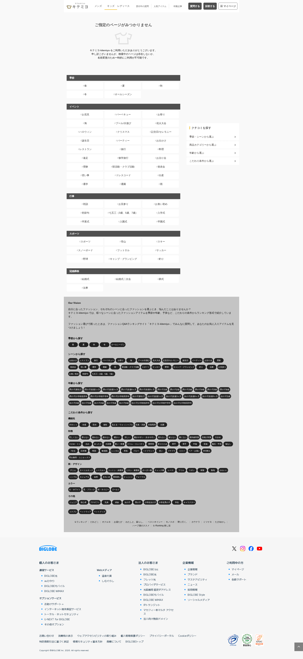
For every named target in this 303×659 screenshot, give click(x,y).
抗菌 (162, 425)
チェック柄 (159, 470)
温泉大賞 (107, 576)
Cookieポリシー (187, 635)
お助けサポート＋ (54, 604)
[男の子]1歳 (162, 389)
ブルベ (136, 451)
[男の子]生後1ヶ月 (92, 389)
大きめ (218, 437)
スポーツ (85, 241)
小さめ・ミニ (75, 444)
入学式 (161, 212)
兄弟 (106, 502)
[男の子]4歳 (199, 389)
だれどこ (94, 522)
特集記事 (178, 6)
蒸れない (96, 437)
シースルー (100, 470)
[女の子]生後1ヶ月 (155, 396)
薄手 (184, 444)
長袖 (205, 444)
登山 (123, 241)
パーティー (123, 140)
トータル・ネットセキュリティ (61, 614)
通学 (85, 184)
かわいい (223, 470)
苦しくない (74, 437)
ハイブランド (148, 451)
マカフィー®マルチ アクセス (158, 611)
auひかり (49, 581)
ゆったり (98, 444)
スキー (161, 241)
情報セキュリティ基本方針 (87, 641)
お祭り (161, 114)
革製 (202, 470)
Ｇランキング (80, 522)
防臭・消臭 (140, 425)
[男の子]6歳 (224, 389)
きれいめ (106, 477)
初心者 (83, 502)
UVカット (73, 425)
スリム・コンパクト (135, 444)
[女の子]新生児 (138, 396)
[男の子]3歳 (187, 389)
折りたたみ (162, 444)
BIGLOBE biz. (151, 569)
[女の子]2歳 (74, 403)
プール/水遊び (123, 123)
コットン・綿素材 (115, 470)
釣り (161, 258)
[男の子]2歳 (175, 389)
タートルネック (86, 470)
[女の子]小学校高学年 (182, 403)
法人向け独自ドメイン (155, 618)
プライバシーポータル (161, 635)
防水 (95, 425)
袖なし (228, 444)
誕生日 (85, 140)
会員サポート (239, 579)
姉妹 (117, 502)
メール (235, 574)
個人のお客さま (49, 563)
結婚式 (85, 279)
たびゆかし (220, 522)
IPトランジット (151, 605)
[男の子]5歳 (212, 389)
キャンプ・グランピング (123, 258)
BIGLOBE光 (50, 576)
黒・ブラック (89, 489)
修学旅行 (123, 158)
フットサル (123, 250)
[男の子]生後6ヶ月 (128, 389)
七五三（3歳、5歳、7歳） (123, 212)
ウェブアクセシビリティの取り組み (96, 635)
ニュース (192, 584)
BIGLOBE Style (196, 594)
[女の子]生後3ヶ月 (173, 396)
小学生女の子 (150, 502)
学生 (177, 502)
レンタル (115, 451)
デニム (73, 470)
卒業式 (85, 221)
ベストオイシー (155, 522)
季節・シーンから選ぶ (201, 136)
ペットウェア (85, 512)
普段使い (117, 477)
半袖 (195, 444)
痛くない (183, 437)
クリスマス (123, 131)
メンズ (98, 6)
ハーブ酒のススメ (141, 525)
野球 (85, 258)
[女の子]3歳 (86, 403)
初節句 (85, 212)
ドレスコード (123, 175)
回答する (210, 6)
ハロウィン (85, 131)
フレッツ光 (149, 579)
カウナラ (195, 522)
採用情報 (192, 589)
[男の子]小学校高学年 (120, 396)
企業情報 (188, 563)
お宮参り (123, 204)
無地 (213, 470)
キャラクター (189, 502)
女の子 (127, 502)
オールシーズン (123, 94)
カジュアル (84, 477)
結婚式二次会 (123, 279)
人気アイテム (160, 6)
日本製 (83, 451)
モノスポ (170, 522)
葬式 (161, 279)
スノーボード (85, 250)
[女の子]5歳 (111, 403)
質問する (195, 6)
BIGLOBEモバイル (54, 586)
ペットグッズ (99, 512)
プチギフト (95, 502)
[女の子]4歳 (99, 403)
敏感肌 (104, 451)
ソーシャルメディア (199, 600)
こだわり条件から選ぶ (201, 160)
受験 (85, 166)
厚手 (174, 444)
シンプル (73, 477)
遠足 (85, 158)
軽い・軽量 (119, 444)
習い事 (85, 175)
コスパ (182, 451)
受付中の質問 (142, 6)
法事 (85, 287)
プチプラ (171, 451)
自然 (96, 477)
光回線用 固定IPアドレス (157, 589)
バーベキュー (123, 114)
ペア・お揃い (194, 451)
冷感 (84, 425)
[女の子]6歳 (124, 403)
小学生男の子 (164, 502)
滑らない (85, 437)
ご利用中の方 (235, 563)
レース (171, 470)
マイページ (230, 6)
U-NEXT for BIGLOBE (57, 619)
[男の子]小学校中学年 (99, 396)
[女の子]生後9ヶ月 (210, 396)
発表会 (161, 166)
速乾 (105, 425)
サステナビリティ (197, 579)
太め (87, 444)
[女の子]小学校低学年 (140, 403)
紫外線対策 (194, 437)
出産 (161, 175)
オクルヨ (106, 522)
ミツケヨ (207, 522)
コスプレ (73, 512)
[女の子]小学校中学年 (161, 403)
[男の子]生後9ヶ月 (147, 389)
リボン (192, 470)
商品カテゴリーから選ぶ (202, 144)
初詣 (85, 204)
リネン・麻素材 (133, 470)
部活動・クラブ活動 (123, 166)
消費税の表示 (65, 635)
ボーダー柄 (147, 470)
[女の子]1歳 (225, 396)
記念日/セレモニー (161, 131)
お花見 (85, 114)
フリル (181, 470)
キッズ (111, 6)
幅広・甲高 (217, 444)
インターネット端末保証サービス (62, 609)
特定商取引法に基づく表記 (54, 641)
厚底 (126, 451)
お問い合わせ (46, 635)
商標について (114, 641)
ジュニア (73, 502)
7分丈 (73, 451)
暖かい (117, 437)
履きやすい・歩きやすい (144, 437)
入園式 (123, 221)
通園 (123, 184)
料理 (161, 149)
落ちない (162, 437)
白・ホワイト (75, 489)
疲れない (106, 437)
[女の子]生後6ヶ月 (192, 396)
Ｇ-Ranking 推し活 (161, 525)
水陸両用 (152, 425)
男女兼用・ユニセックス (79, 457)
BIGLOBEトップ (134, 641)
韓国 (94, 451)
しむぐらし (108, 581)
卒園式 (161, 221)
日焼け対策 (206, 437)
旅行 (123, 149)
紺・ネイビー (103, 489)
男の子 (138, 502)
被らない (172, 437)
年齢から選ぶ (196, 152)
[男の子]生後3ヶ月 (110, 389)
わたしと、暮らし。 (135, 522)
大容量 (108, 444)
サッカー (161, 250)
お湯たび (118, 522)
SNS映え (207, 451)
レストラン (85, 149)
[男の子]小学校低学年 (78, 396)
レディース (123, 6)
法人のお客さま (148, 563)
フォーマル (140, 477)
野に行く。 (183, 522)
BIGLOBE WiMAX (54, 591)
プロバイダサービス (154, 584)
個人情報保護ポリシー (133, 635)
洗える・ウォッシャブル (122, 425)
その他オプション (54, 624)
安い (161, 451)
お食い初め (161, 204)
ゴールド (116, 489)
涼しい (127, 437)
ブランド (192, 574)
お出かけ (161, 140)
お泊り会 (161, 158)
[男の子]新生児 (75, 389)
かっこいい (128, 477)
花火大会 (161, 123)
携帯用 (151, 444)
